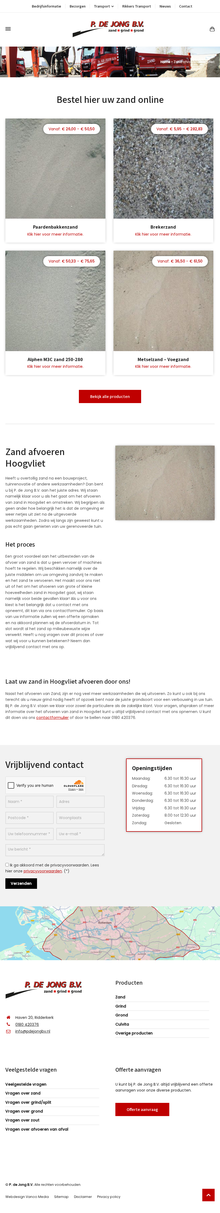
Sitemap (61, 1196)
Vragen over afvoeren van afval (36, 1129)
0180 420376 (27, 1024)
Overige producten (134, 1033)
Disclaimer (83, 1196)
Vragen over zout (22, 1120)
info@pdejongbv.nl (32, 1031)
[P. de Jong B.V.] (110, 29)
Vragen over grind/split (28, 1102)
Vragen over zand (23, 1093)
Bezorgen (77, 6)
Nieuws (165, 6)
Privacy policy (108, 1196)
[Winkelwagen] (211, 29)
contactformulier (52, 717)
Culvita (122, 1024)
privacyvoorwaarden (43, 871)
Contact (185, 6)
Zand (120, 997)
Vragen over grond (24, 1111)
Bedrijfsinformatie (46, 6)
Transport (102, 6)
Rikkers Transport (136, 6)
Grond (121, 1015)
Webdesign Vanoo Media (27, 1196)
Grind (120, 1006)
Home (165, 62)
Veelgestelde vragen (25, 1084)
